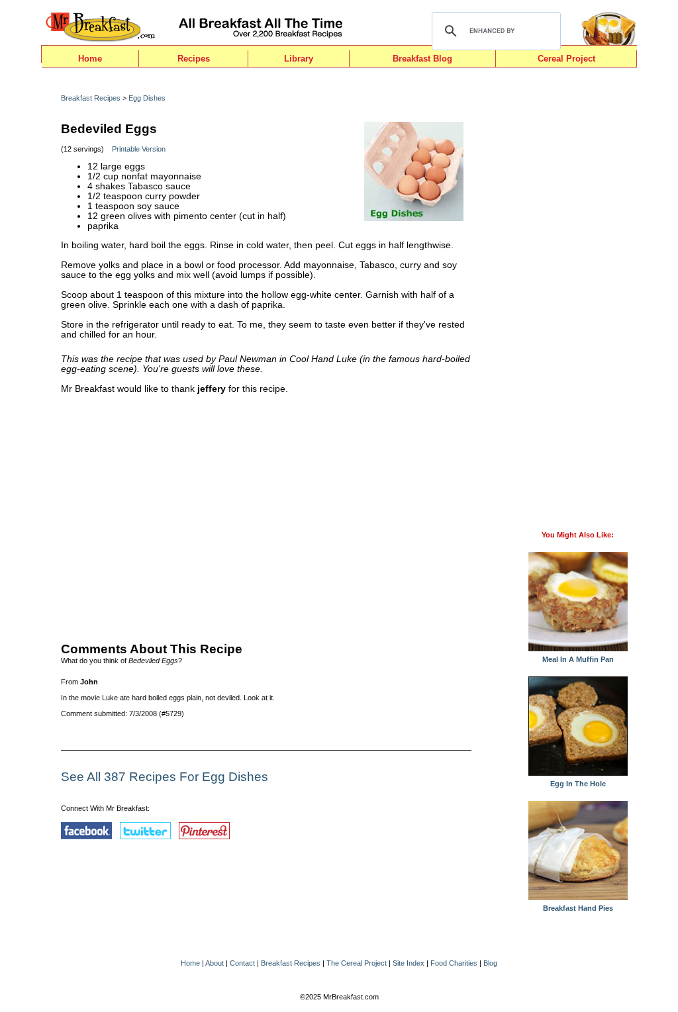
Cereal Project (566, 59)
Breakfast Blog (422, 59)
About (214, 963)
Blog (490, 963)
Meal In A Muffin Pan (578, 659)
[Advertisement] (266, 515)
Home (90, 59)
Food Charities (453, 963)
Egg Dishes (147, 98)
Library (298, 59)
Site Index (408, 963)
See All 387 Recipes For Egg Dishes (164, 777)
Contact (242, 963)
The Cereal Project (356, 963)
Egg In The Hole (578, 784)
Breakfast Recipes (91, 98)
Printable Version (139, 149)
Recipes (193, 59)
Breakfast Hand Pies (578, 908)
